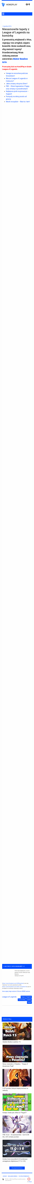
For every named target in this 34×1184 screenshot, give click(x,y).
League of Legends (9, 997)
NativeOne (17, 1164)
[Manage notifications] (28, 1179)
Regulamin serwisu (12, 1176)
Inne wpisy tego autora (9, 991)
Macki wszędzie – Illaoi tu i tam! (18, 102)
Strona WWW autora (23, 991)
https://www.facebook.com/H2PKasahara (13, 983)
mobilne (29, 999)
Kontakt (5, 1176)
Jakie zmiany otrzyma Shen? (16, 84)
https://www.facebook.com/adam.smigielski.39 (14, 986)
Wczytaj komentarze (17, 1168)
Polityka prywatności (24, 1176)
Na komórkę (22, 999)
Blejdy (30, 1181)
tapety (29, 1002)
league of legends (26, 997)
